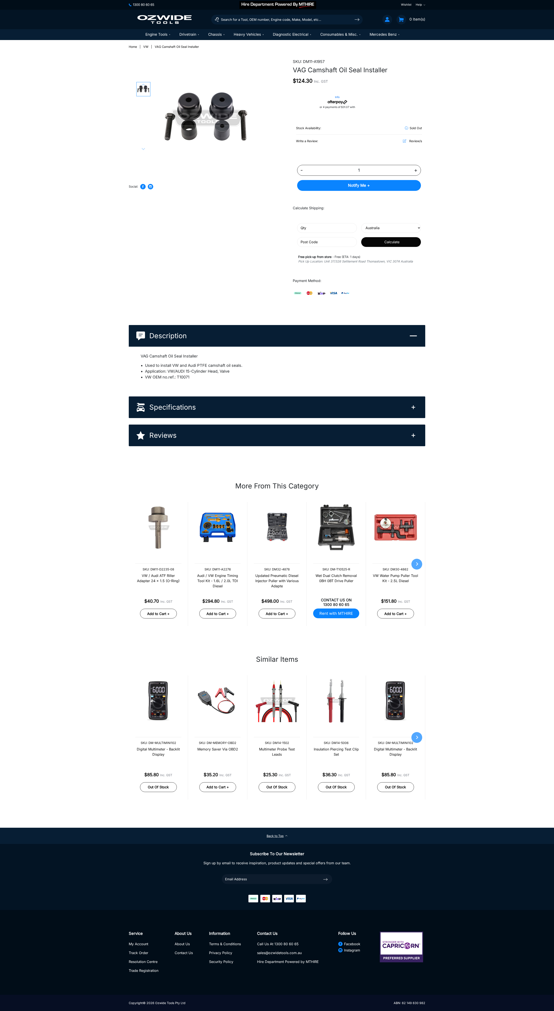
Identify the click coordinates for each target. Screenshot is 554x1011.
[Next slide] (143, 149)
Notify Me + (359, 185)
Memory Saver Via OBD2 (217, 749)
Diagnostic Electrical (290, 34)
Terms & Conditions (225, 944)
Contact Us (184, 953)
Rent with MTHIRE (336, 613)
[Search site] (357, 19)
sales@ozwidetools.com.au (279, 953)
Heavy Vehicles (247, 34)
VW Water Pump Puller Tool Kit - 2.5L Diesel (395, 578)
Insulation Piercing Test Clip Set (336, 752)
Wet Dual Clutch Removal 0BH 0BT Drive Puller (336, 578)
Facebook (352, 944)
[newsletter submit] (325, 879)
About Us (182, 944)
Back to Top (275, 836)
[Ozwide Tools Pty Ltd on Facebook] (143, 186)
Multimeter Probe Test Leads (277, 752)
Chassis (215, 34)
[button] (143, 89)
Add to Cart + (158, 614)
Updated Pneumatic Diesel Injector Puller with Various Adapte (277, 580)
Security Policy (221, 961)
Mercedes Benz (383, 34)
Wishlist (406, 4)
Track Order (138, 953)
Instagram (352, 950)
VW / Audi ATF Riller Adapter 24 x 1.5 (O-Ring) (158, 578)
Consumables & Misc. (339, 34)
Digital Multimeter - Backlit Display (158, 752)
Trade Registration (143, 970)
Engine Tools (156, 34)
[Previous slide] (143, 85)
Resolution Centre (143, 961)
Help (419, 4)
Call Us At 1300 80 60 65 (278, 944)
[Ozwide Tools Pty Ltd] (164, 19)
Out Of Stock (158, 787)
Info (337, 97)
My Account (138, 944)
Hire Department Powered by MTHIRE (288, 961)
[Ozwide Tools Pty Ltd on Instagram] (150, 186)
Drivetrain (187, 34)
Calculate (391, 242)
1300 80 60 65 (143, 5)
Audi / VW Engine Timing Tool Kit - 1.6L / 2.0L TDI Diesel (217, 580)
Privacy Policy (220, 953)
